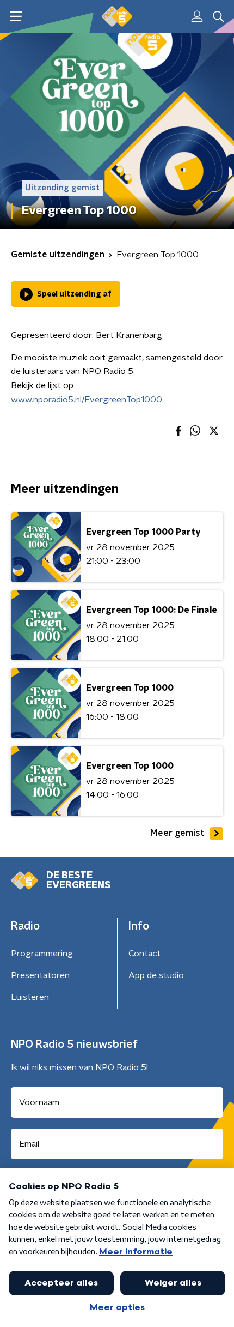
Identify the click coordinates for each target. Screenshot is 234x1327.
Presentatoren (40, 975)
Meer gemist (177, 833)
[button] (16, 17)
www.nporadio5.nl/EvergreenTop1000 (86, 399)
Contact (144, 953)
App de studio (156, 975)
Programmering (42, 953)
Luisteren (30, 997)
